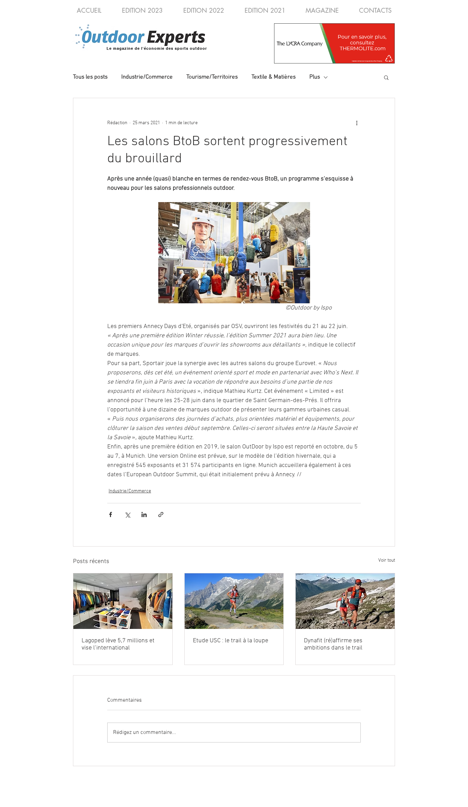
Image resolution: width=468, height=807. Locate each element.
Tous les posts (90, 77)
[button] (386, 77)
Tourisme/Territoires (212, 77)
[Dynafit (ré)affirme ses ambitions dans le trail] (345, 601)
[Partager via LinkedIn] (144, 514)
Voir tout (386, 560)
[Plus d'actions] (357, 123)
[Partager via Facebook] (110, 514)
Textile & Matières (273, 77)
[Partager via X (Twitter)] (127, 514)
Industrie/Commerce (147, 77)
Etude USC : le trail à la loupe (230, 640)
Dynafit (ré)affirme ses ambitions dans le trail (333, 644)
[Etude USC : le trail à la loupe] (234, 601)
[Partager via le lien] (161, 514)
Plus (314, 77)
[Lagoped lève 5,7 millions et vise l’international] (122, 601)
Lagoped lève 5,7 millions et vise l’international (118, 644)
